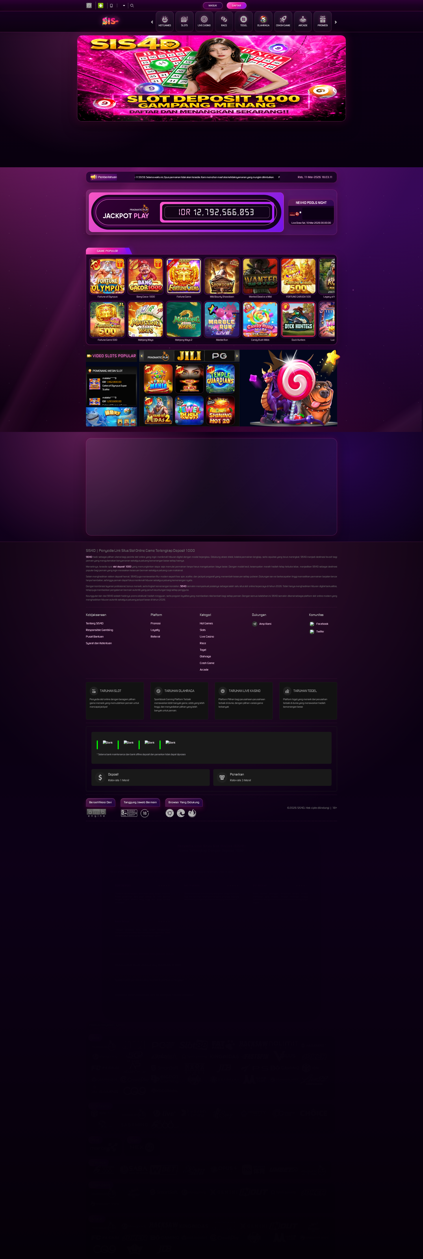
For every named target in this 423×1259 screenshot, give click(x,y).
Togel (243, 25)
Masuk (213, 5)
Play (141, 216)
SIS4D (89, 556)
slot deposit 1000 (122, 566)
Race (224, 25)
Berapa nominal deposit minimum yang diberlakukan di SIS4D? (148, 961)
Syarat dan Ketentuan (99, 643)
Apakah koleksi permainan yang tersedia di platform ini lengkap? (149, 976)
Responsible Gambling (99, 630)
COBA (161, 374)
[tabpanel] (211, 78)
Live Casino (204, 25)
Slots (184, 25)
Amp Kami (265, 624)
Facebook (322, 624)
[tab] (159, 355)
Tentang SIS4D (94, 623)
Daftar (236, 5)
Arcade (303, 25)
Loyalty (155, 630)
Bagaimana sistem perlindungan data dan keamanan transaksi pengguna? (154, 991)
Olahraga (263, 25)
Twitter (320, 631)
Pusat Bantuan (95, 636)
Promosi (323, 25)
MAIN (107, 276)
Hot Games (165, 25)
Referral (155, 636)
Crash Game (283, 25)
